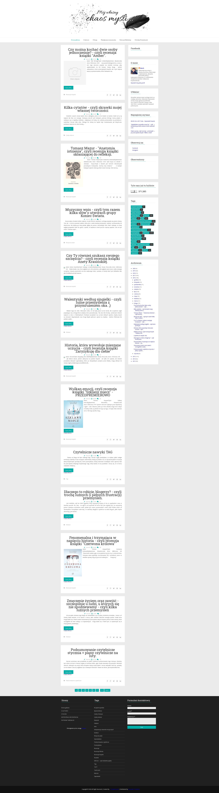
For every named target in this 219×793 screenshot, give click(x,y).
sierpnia (136, 289)
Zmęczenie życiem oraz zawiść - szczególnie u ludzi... (143, 346)
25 (100, 398)
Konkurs (134, 224)
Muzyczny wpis (70, 242)
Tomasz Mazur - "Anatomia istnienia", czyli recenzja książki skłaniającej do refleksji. (92, 151)
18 (100, 158)
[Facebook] (107, 95)
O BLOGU (64, 714)
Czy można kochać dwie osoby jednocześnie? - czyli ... (142, 306)
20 (100, 309)
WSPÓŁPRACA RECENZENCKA (69, 717)
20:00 (94, 398)
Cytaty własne (70, 135)
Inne (142, 218)
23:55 (94, 59)
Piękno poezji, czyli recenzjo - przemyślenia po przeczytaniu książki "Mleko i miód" (143, 131)
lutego (136, 303)
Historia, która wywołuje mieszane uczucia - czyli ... (143, 328)
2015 (134, 356)
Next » (107, 690)
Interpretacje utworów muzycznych (141, 221)
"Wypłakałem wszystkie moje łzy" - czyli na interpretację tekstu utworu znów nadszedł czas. (143, 126)
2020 (134, 268)
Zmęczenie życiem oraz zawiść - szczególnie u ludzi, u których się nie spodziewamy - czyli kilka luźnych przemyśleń (92, 605)
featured (146, 215)
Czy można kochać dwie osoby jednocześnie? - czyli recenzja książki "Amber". (93, 52)
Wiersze (145, 250)
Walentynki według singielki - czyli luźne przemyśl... (144, 324)
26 (100, 501)
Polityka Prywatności (141, 40)
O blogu (95, 40)
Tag (67, 479)
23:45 (94, 114)
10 (100, 219)
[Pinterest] (117, 95)
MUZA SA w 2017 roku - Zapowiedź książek (143, 121)
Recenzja (146, 233)
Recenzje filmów (136, 235)
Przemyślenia (135, 233)
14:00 (94, 455)
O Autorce (86, 40)
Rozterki (134, 241)
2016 (134, 278)
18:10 (94, 265)
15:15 (94, 309)
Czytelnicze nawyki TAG (92, 452)
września (136, 287)
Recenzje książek (71, 94)
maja (135, 296)
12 (100, 114)
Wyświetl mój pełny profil (138, 83)
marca (136, 301)
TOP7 (140, 247)
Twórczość (135, 250)
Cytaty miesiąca (136, 212)
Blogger (84, 728)
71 (102, 690)
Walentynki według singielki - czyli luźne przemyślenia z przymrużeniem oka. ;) (92, 302)
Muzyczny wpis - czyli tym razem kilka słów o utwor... (144, 317)
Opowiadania (135, 227)
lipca (135, 291)
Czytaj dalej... (68, 88)
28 (100, 547)
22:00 (94, 219)
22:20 (94, 659)
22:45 (94, 158)
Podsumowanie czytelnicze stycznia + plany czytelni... (144, 349)
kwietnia (136, 298)
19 (100, 659)
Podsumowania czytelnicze (73, 680)
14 (100, 59)
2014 (134, 359)
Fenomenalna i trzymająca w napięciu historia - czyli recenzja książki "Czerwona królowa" (93, 540)
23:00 (94, 613)
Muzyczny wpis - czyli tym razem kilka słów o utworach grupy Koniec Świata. (92, 212)
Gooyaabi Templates (134, 789)
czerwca (136, 294)
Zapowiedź (135, 253)
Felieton (68, 332)
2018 (134, 273)
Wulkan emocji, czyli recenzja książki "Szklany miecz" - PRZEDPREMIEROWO (93, 392)
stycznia (136, 353)
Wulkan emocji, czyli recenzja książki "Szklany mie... (144, 332)
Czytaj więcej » (68, 236)
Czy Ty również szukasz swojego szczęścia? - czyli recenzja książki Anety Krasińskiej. (93, 258)
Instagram (135, 150)
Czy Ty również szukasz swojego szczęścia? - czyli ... (143, 321)
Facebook (135, 148)
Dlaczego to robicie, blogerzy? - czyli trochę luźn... (144, 338)
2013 (134, 361)
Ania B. (142, 68)
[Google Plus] (110, 95)
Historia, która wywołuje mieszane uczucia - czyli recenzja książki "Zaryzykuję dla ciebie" (93, 348)
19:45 (94, 501)
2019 (134, 271)
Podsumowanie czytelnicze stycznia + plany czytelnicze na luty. (93, 652)
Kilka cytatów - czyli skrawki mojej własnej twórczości (93, 109)
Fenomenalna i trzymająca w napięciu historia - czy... (144, 342)
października (137, 284)
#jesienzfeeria (135, 209)
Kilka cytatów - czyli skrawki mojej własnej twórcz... (143, 309)
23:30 (94, 355)
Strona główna (75, 40)
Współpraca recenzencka (108, 40)
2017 (134, 275)
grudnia (136, 280)
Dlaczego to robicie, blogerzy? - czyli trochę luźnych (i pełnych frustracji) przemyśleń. (93, 494)
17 (100, 455)
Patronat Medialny (125, 40)
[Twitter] (113, 95)
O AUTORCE (64, 711)
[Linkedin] (120, 95)
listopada (136, 282)
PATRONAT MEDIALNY (67, 720)
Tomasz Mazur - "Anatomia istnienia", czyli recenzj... (144, 313)
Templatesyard (114, 789)
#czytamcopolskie (137, 207)
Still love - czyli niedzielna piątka (140, 244)
